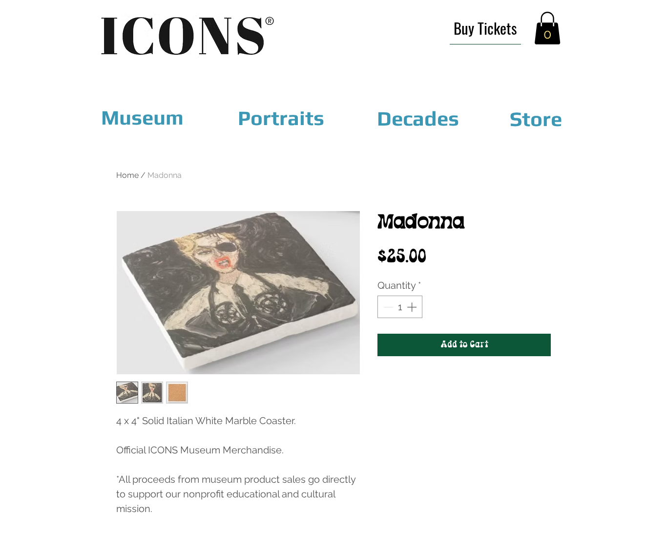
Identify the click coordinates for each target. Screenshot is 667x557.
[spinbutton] (400, 307)
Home (127, 175)
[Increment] (412, 307)
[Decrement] (387, 307)
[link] (547, 28)
